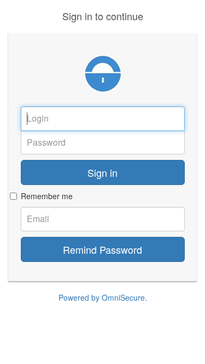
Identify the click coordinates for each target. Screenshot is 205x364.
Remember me (47, 195)
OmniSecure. (124, 297)
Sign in (102, 172)
